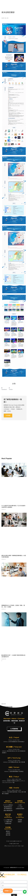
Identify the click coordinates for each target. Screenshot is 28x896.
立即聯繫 (8, 415)
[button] (4, 388)
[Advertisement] (14, 436)
